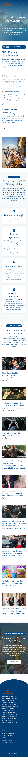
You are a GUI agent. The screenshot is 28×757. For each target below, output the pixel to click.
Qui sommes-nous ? (10, 129)
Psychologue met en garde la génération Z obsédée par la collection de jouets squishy (12, 583)
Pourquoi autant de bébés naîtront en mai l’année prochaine (11, 435)
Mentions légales (7, 740)
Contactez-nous (14, 662)
